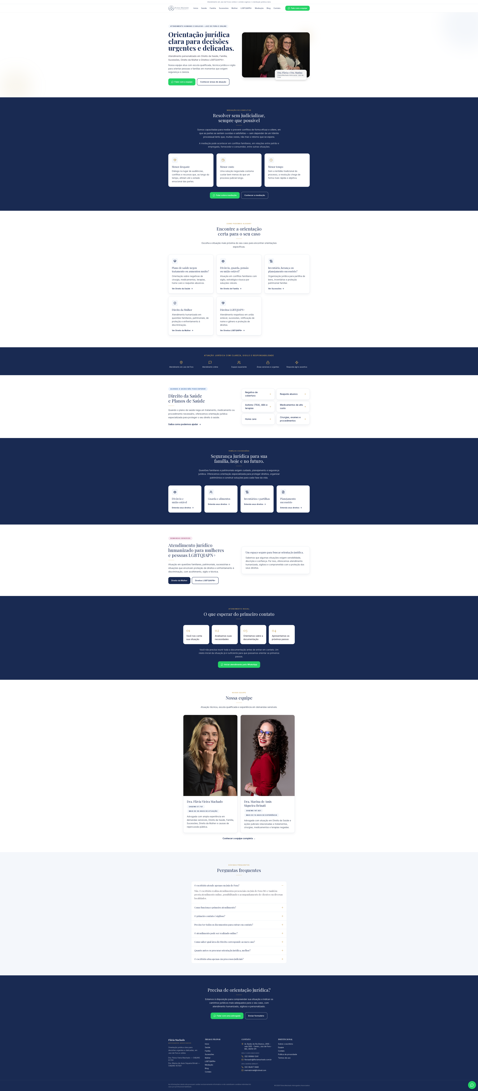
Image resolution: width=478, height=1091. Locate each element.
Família (213, 8)
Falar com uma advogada (228, 1016)
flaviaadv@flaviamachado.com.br (258, 1060)
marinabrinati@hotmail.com (255, 1070)
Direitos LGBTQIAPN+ (205, 580)
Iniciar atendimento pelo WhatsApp (240, 664)
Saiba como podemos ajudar (183, 424)
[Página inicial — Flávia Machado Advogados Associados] (178, 8)
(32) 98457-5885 (251, 1067)
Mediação (259, 8)
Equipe (281, 1047)
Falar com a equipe (183, 82)
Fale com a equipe (299, 8)
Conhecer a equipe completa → (239, 838)
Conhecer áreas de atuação (213, 82)
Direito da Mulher (179, 580)
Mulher (235, 8)
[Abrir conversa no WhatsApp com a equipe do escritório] (472, 1085)
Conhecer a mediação (254, 195)
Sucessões (224, 8)
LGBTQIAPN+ (246, 8)
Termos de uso (284, 1058)
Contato (276, 8)
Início (195, 8)
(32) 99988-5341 (251, 1056)
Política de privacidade (287, 1054)
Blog (268, 8)
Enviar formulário (256, 1016)
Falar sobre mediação (226, 195)
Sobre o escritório (285, 1044)
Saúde (204, 8)
